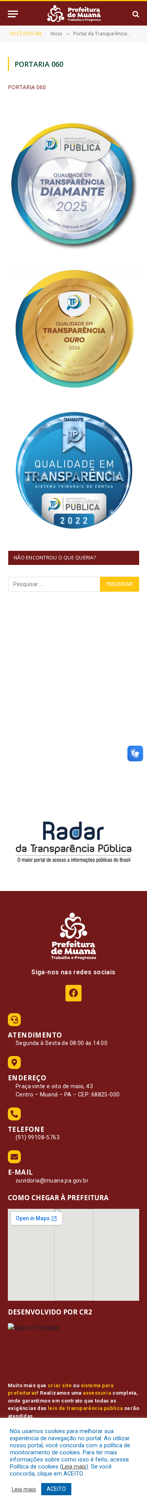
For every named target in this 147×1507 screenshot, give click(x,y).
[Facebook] (73, 993)
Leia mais (74, 1466)
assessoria (97, 1393)
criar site (60, 1385)
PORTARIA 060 (27, 87)
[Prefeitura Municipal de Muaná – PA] (73, 14)
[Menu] (13, 14)
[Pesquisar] (135, 14)
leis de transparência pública (85, 1408)
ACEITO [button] (56, 1489)
